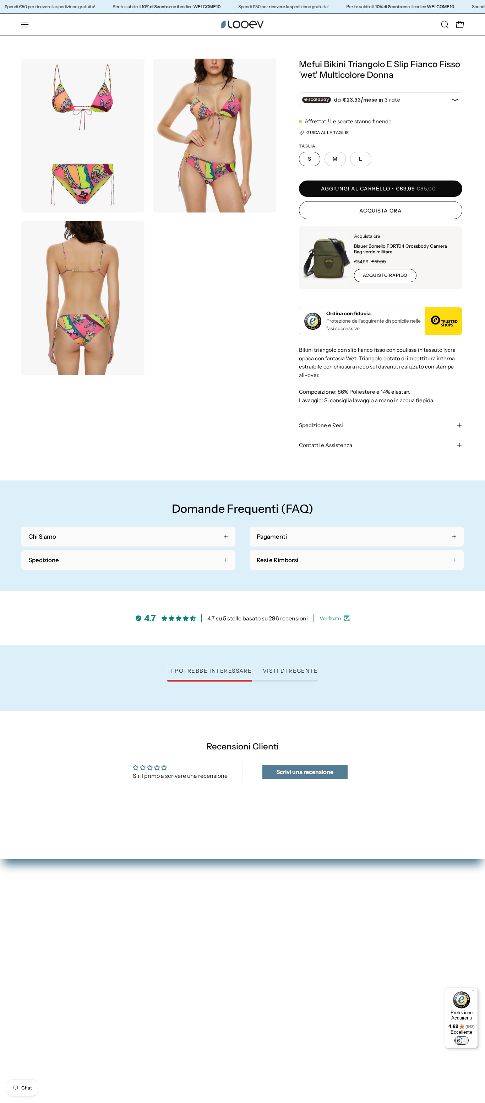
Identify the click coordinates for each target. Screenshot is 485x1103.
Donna (259, 910)
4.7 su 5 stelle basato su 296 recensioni (257, 618)
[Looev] (242, 24)
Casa (256, 935)
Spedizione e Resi (321, 425)
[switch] (461, 1040)
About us (262, 971)
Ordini (372, 910)
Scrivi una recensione (304, 771)
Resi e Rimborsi (384, 935)
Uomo (258, 922)
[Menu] (473, 992)
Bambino (262, 947)
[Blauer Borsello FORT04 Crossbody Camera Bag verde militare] (327, 258)
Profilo (373, 922)
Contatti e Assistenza (325, 445)
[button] (444, 24)
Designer (262, 959)
